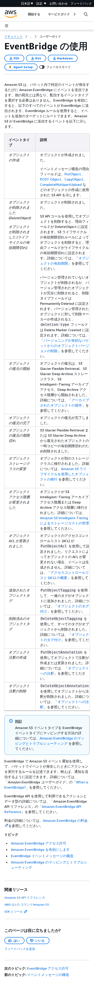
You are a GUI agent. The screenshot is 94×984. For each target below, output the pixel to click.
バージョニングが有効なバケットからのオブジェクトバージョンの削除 (64, 345)
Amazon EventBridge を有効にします (40, 849)
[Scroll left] (25, 14)
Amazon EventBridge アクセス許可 (38, 843)
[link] (50, 36)
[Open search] (86, 14)
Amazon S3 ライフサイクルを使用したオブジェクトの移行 (64, 474)
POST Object (50, 179)
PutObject (72, 174)
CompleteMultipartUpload (61, 184)
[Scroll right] (74, 14)
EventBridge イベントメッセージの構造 (42, 856)
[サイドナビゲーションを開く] (6, 25)
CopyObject (73, 179)
